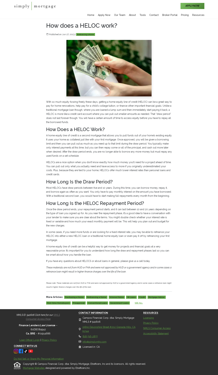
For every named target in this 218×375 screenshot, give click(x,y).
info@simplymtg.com (94, 341)
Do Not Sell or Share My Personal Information (39, 358)
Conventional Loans (97, 303)
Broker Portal (169, 15)
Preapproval (78, 303)
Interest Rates (117, 297)
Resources (198, 15)
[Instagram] (16, 350)
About (132, 15)
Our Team (119, 15)
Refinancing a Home (85, 34)
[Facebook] (21, 350)
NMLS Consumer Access (157, 328)
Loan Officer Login (29, 340)
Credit (142, 297)
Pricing (185, 15)
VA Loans (131, 297)
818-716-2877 (90, 336)
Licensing (148, 317)
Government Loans (119, 303)
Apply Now (104, 15)
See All (139, 303)
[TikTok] (26, 350)
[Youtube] (31, 350)
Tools (142, 15)
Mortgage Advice (157, 297)
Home (90, 15)
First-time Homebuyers (58, 303)
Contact (154, 15)
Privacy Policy (49, 340)
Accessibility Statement (156, 333)
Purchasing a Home (74, 297)
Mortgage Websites (34, 368)
